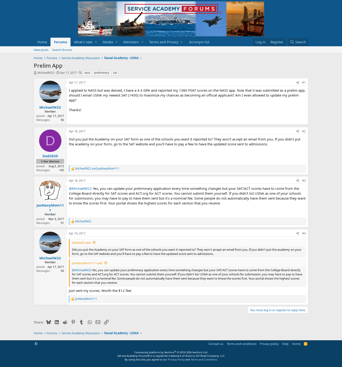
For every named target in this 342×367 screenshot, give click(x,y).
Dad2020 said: (81, 242)
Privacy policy (269, 344)
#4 (304, 233)
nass (87, 73)
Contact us (215, 344)
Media (108, 42)
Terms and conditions (241, 344)
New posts (41, 50)
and (97, 168)
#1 (304, 82)
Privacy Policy (176, 359)
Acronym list (199, 42)
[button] (96, 42)
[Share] (298, 82)
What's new (83, 42)
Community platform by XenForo (171, 352)
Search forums (62, 50)
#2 (304, 131)
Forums (60, 42)
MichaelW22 (45, 72)
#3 (304, 181)
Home (42, 42)
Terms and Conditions (204, 359)
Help (285, 344)
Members (131, 42)
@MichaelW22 (80, 188)
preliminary (101, 73)
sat (115, 73)
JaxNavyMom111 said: (87, 263)
